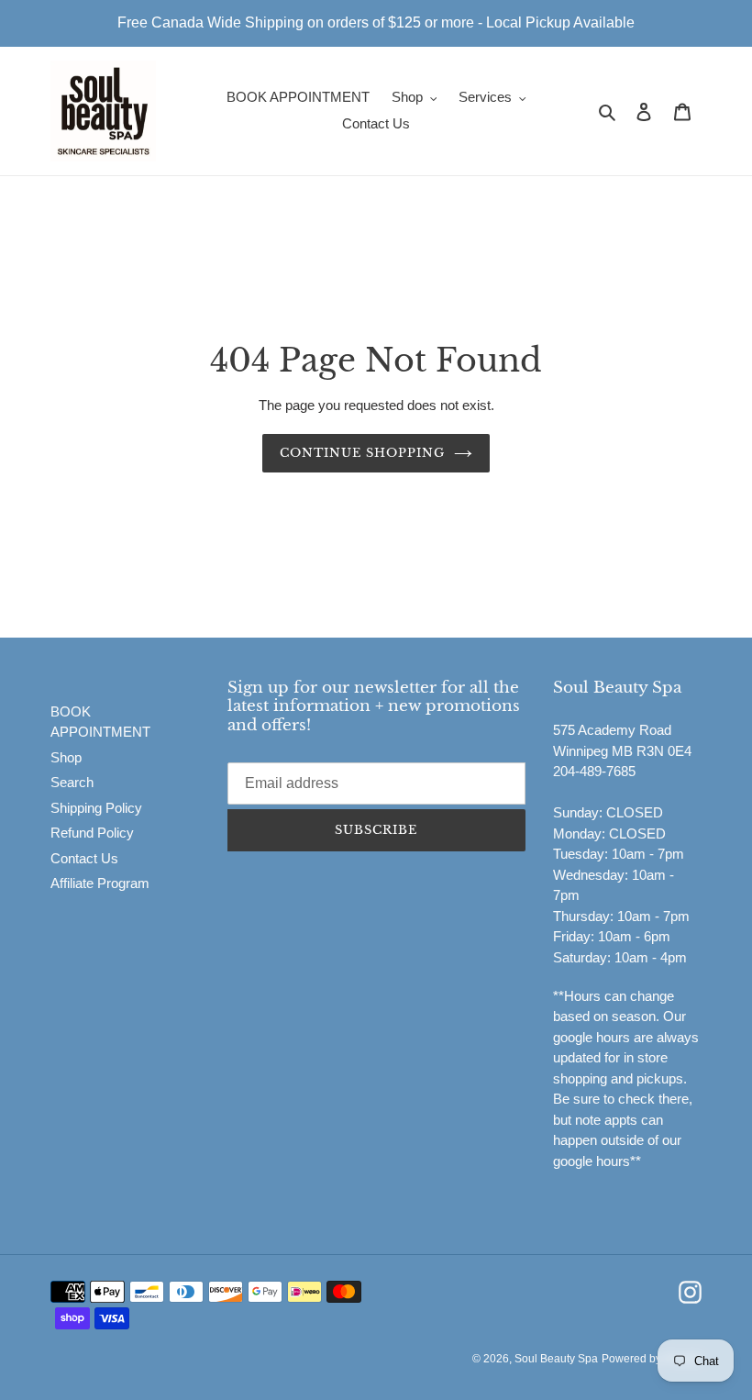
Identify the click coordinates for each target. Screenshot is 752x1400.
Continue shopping (363, 453)
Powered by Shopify (652, 1358)
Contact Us (84, 858)
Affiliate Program (99, 883)
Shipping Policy (96, 808)
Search (72, 782)
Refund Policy (92, 832)
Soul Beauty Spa (556, 1358)
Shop (66, 757)
